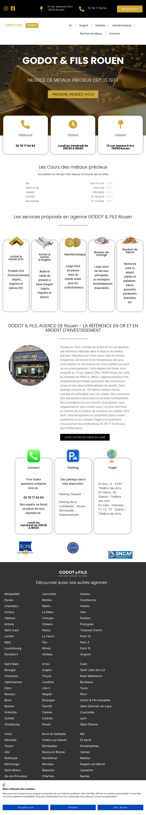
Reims (46, 606)
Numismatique (122, 25)
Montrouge (11, 764)
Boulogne (48, 700)
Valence (9, 618)
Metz (7, 642)
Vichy (8, 734)
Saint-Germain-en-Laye (95, 706)
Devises (100, 25)
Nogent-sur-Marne (92, 764)
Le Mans (47, 612)
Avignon (85, 654)
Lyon (83, 718)
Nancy (46, 630)
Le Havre (48, 636)
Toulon (9, 746)
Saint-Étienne (89, 724)
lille (82, 734)
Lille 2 (46, 688)
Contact (114, 33)
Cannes (47, 712)
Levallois (48, 682)
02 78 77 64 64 (97, 8)
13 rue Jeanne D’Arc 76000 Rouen (60, 8)
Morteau (48, 764)
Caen (83, 664)
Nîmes (46, 648)
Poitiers (85, 618)
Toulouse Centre (91, 630)
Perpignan (87, 624)
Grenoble (10, 712)
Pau (44, 642)
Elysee (8, 600)
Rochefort (11, 654)
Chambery (11, 606)
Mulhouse (10, 758)
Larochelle (49, 594)
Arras (45, 664)
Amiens (85, 594)
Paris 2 (84, 642)
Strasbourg (11, 724)
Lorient (9, 636)
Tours (84, 688)
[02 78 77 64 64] (81, 9)
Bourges (9, 670)
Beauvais (48, 770)
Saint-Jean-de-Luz (92, 670)
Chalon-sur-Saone (54, 740)
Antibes (47, 654)
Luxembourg (12, 648)
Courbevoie (88, 600)
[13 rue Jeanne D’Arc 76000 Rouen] (41, 9)
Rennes (47, 600)
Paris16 (47, 706)
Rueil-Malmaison (91, 676)
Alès (83, 612)
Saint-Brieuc (12, 770)
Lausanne (86, 770)
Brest (7, 700)
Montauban (49, 746)
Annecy (9, 612)
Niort (83, 694)
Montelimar (49, 758)
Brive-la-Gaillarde (54, 734)
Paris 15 (85, 648)
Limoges (48, 618)
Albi (7, 752)
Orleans (47, 624)
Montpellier (12, 594)
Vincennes (11, 676)
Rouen (46, 724)
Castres (47, 718)
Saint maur (11, 630)
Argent (83, 25)
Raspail (47, 694)
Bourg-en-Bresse (53, 752)
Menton (85, 758)
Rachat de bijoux (91, 33)
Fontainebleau (89, 746)
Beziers (9, 706)
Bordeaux (86, 682)
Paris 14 (85, 636)
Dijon (7, 688)
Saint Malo (11, 664)
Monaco (9, 694)
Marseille (10, 740)
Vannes (85, 752)
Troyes (46, 676)
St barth (85, 740)
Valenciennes (13, 682)
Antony (9, 624)
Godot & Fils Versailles (95, 700)
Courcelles (87, 712)
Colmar (9, 718)
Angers (47, 670)
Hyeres (85, 606)
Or (70, 25)
